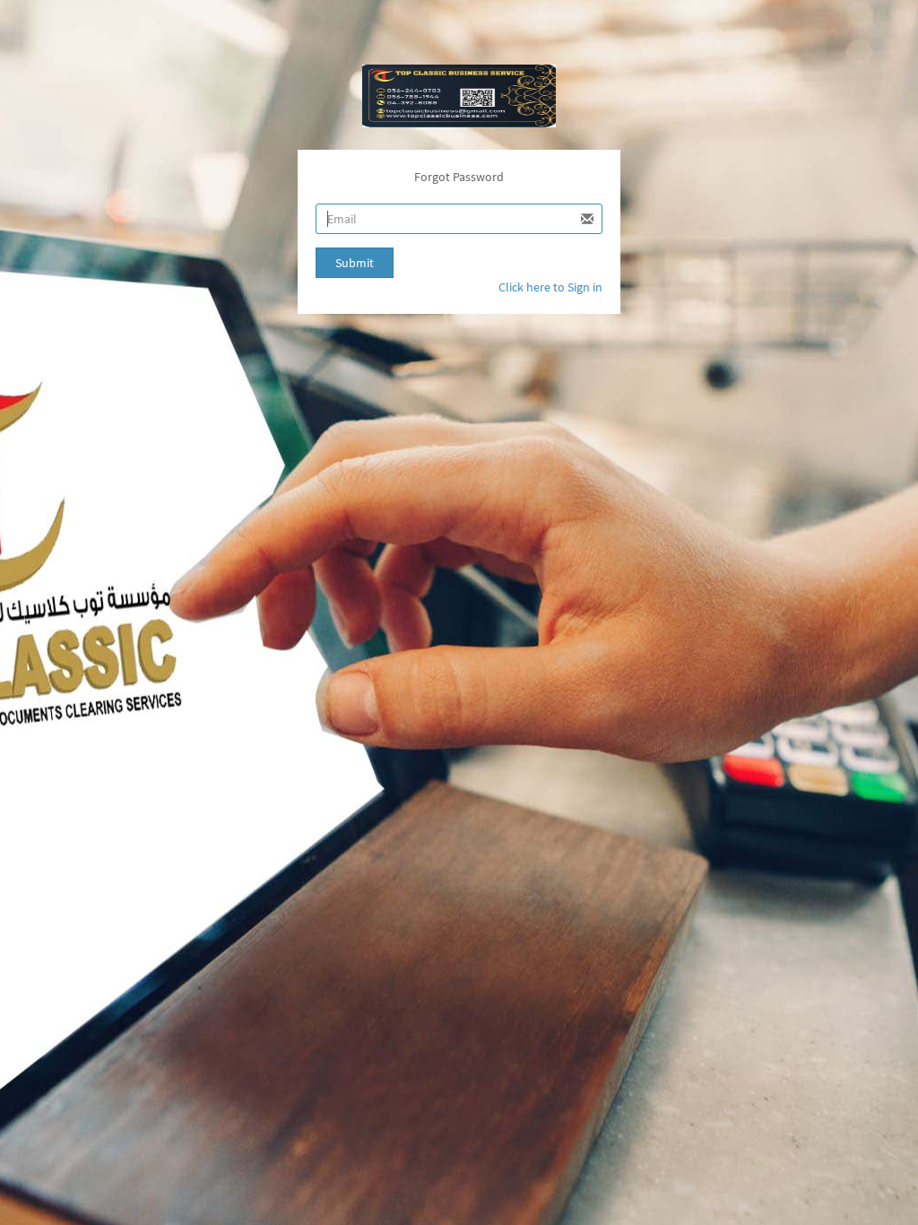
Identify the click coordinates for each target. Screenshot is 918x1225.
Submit (354, 263)
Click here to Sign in (550, 287)
